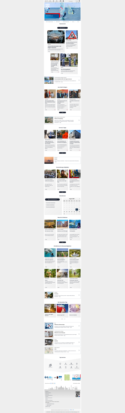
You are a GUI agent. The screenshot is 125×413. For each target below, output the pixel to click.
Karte (47, 1)
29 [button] (69, 203)
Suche (77, 1)
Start (45, 1)
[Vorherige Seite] (60, 319)
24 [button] (64, 211)
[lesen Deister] (50, 278)
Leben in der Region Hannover (49, 21)
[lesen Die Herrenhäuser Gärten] (75, 258)
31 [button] (74, 203)
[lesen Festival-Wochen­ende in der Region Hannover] (56, 41)
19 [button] (69, 209)
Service (78, 21)
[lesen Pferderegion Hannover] (75, 278)
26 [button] (69, 211)
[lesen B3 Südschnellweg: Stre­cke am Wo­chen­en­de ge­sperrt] (72, 39)
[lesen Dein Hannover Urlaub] (50, 230)
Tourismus (73, 21)
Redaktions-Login (48, 406)
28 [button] (66, 203)
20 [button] (71, 209)
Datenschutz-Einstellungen (49, 400)
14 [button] (74, 207)
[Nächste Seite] (64, 319)
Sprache (53, 1)
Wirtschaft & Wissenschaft (66, 21)
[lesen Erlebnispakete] (75, 230)
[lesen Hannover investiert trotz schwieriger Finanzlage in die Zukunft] (55, 63)
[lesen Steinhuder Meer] (62, 278)
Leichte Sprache (57, 1)
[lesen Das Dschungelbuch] (69, 63)
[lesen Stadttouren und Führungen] (62, 230)
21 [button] (74, 209)
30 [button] (71, 203)
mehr (62, 112)
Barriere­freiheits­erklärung (49, 395)
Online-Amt (60, 1)
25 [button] (66, 211)
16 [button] (79, 207)
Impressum (47, 391)
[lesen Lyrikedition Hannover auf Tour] (75, 100)
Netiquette (47, 396)
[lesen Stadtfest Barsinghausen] (50, 180)
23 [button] (79, 209)
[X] (55, 383)
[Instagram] (53, 383)
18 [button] (66, 209)
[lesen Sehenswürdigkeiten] (62, 258)
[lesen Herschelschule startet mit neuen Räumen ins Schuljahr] (62, 100)
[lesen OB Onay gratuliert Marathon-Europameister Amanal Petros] (50, 100)
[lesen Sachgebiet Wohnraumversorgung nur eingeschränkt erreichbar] (75, 140)
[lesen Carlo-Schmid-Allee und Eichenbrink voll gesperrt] (62, 140)
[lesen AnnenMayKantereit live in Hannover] (75, 180)
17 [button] (64, 209)
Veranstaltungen (50, 1)
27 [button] (64, 203)
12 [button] (69, 207)
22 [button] (76, 209)
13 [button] (71, 207)
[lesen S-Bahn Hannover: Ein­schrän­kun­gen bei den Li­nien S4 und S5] (50, 140)
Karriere (63, 1)
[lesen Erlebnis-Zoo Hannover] (50, 258)
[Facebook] (51, 383)
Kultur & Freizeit (58, 21)
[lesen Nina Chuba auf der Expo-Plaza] (62, 180)
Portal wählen (71, 1)
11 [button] (66, 207)
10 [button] (64, 207)
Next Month (79, 199)
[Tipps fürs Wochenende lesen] (62, 12)
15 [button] (76, 207)
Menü (79, 1)
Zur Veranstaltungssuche (53, 199)
